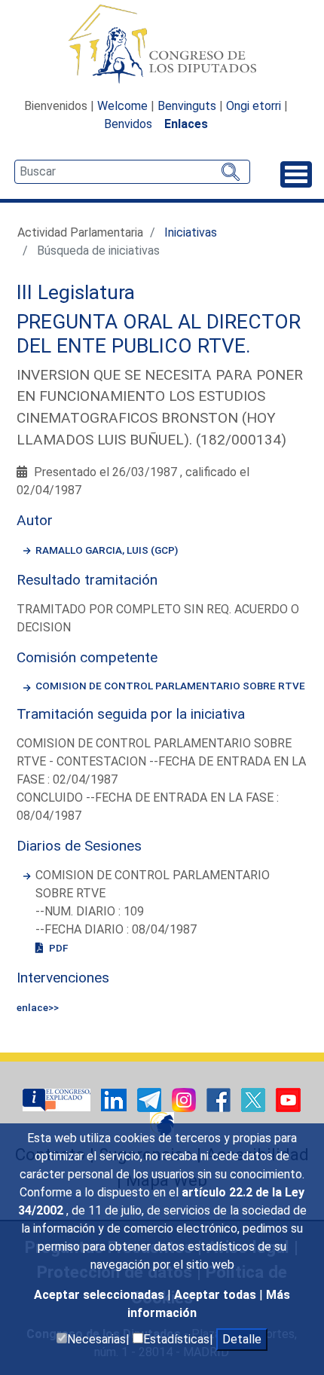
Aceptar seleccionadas (100, 1295)
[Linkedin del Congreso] (115, 1099)
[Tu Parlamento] (58, 1099)
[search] (132, 172)
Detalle (241, 1339)
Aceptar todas (216, 1295)
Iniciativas (190, 232)
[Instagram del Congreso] (185, 1099)
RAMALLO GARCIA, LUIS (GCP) (106, 550)
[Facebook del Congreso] (220, 1099)
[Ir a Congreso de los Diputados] (162, 44)
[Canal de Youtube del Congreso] (288, 1099)
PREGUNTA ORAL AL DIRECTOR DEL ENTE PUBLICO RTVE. (159, 333)
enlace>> (38, 1007)
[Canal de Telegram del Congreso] (150, 1099)
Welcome (122, 106)
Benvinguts (186, 106)
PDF (57, 948)
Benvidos (128, 124)
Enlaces (186, 124)
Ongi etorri (253, 106)
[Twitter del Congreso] (254, 1099)
